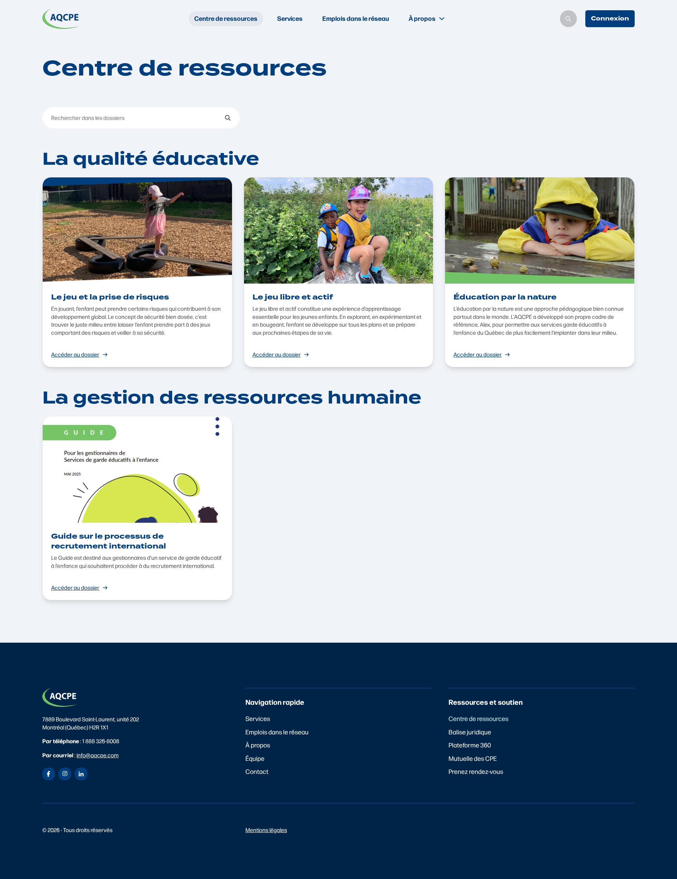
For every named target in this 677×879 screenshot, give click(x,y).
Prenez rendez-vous (476, 771)
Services (290, 18)
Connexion (610, 18)
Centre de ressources (225, 18)
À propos (257, 745)
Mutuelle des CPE (473, 758)
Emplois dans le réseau (355, 18)
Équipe (254, 758)
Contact (256, 771)
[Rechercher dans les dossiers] (227, 117)
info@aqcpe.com (97, 755)
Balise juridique (470, 732)
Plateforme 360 (470, 745)
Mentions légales (266, 829)
